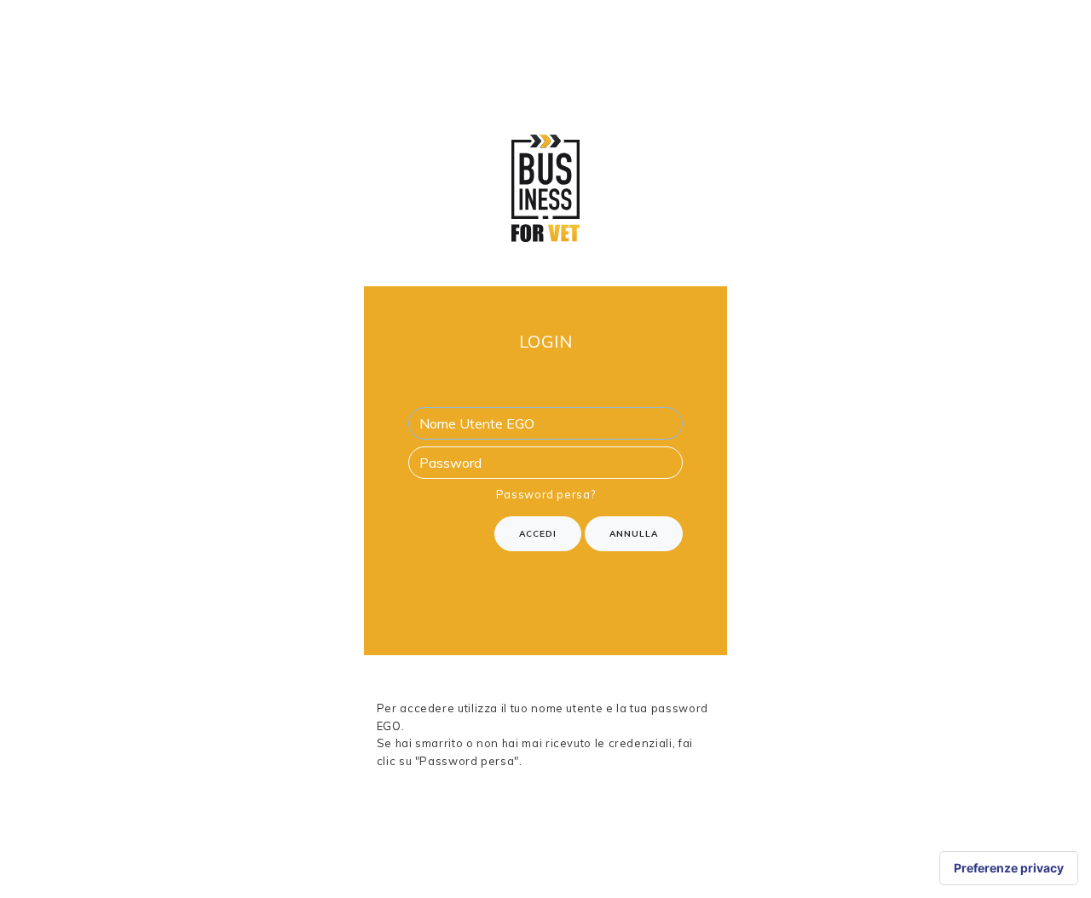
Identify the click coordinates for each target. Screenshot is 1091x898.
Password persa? (546, 494)
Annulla (633, 533)
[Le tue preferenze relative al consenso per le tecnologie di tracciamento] (1008, 868)
